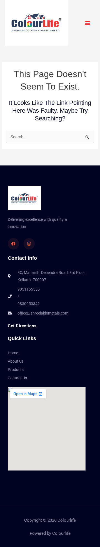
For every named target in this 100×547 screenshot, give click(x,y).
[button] (87, 22)
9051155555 (29, 289)
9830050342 (29, 303)
